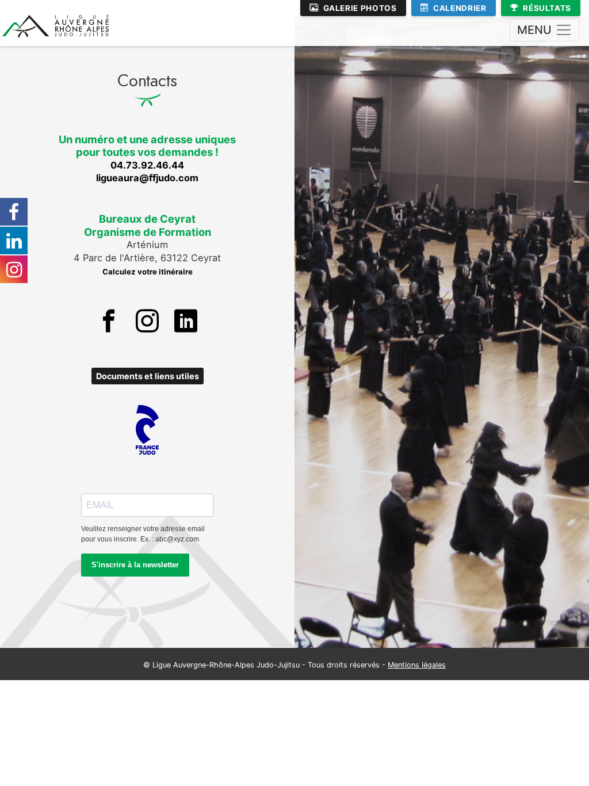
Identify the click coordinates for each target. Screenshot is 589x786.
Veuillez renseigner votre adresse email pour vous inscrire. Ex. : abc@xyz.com (143, 534)
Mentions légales (417, 665)
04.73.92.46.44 (147, 165)
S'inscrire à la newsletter (135, 564)
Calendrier (459, 8)
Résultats (547, 8)
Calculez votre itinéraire (147, 271)
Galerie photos (360, 8)
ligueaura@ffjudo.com (147, 178)
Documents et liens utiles (147, 376)
